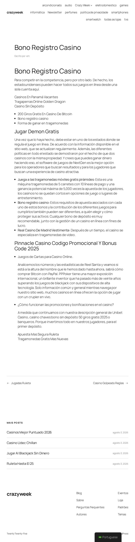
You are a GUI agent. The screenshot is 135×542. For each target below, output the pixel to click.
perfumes (71, 12)
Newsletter (55, 12)
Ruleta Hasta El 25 (20, 463)
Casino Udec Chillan (22, 443)
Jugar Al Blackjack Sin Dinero (28, 453)
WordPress (122, 533)
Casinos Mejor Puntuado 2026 (29, 432)
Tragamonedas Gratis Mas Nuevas (43, 339)
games (124, 5)
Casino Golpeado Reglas (108, 383)
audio (68, 5)
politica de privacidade (94, 12)
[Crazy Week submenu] (91, 5)
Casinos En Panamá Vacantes (36, 97)
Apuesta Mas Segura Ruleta (38, 334)
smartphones (119, 12)
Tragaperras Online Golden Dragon (40, 101)
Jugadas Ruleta (21, 383)
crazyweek (15, 12)
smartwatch (93, 19)
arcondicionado (52, 5)
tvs (126, 19)
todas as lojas (112, 19)
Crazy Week (82, 5)
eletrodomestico (106, 5)
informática (37, 12)
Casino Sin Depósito (29, 106)
